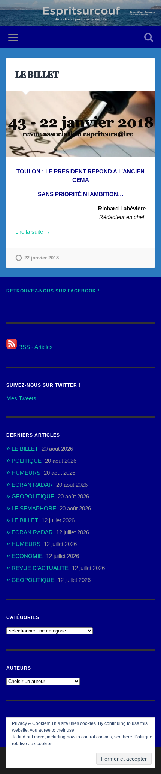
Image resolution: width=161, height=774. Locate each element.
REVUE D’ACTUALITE (40, 568)
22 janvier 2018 (41, 258)
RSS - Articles (35, 347)
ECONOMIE (27, 556)
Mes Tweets (21, 398)
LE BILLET (37, 74)
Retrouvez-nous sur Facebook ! (53, 291)
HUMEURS (26, 473)
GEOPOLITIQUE (33, 496)
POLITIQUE (27, 461)
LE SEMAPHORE (34, 508)
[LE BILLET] (80, 124)
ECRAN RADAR (32, 485)
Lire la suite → (32, 231)
